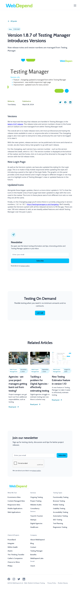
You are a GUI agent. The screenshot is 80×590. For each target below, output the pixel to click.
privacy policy (25, 266)
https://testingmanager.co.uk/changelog (43, 204)
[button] (74, 5)
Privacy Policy (52, 583)
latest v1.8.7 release (15, 124)
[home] (19, 5)
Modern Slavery (63, 583)
